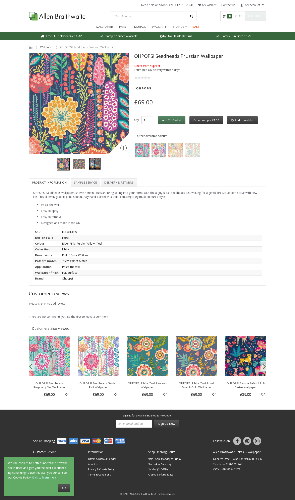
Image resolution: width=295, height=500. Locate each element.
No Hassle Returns (179, 36)
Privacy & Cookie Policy (101, 469)
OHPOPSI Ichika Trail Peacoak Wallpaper (147, 385)
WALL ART (159, 26)
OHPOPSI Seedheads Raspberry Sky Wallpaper (49, 385)
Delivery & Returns (119, 182)
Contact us (228, 5)
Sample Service (85, 182)
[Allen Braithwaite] (57, 16)
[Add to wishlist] (67, 394)
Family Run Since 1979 (235, 36)
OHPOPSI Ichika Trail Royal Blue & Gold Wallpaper (196, 385)
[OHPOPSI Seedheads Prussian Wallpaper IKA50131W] (63, 164)
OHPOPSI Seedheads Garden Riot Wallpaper (98, 385)
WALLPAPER (104, 26)
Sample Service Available (120, 36)
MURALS (140, 26)
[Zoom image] (124, 149)
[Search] (191, 16)
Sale (196, 26)
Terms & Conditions (99, 474)
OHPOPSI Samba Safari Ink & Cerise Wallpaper (246, 385)
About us (93, 464)
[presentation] (31, 366)
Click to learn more (44, 477)
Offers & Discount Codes (102, 459)
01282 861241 (184, 5)
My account (252, 5)
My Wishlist (209, 5)
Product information (49, 182)
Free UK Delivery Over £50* (63, 36)
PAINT (123, 26)
